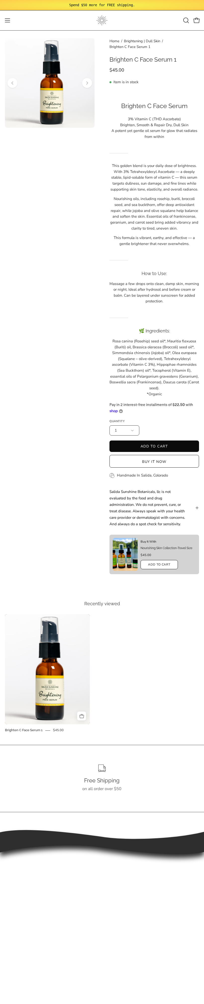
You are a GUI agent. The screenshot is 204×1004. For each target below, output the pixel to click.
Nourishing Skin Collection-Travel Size (166, 548)
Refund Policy (18, 939)
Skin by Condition (123, 870)
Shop (112, 862)
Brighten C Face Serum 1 (24, 730)
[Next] (87, 83)
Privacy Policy (18, 948)
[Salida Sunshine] (102, 20)
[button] (185, 20)
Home (114, 41)
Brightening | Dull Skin (142, 41)
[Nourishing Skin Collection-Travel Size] (125, 554)
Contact (114, 896)
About (112, 887)
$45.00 (58, 730)
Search (11, 922)
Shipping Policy (19, 930)
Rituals (113, 879)
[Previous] (12, 83)
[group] (102, 5)
